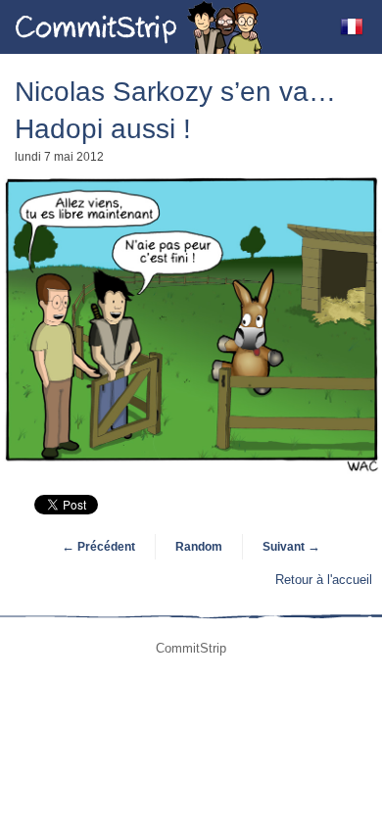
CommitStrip (139, 27)
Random (198, 547)
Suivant (291, 547)
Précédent (98, 547)
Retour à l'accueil (323, 579)
